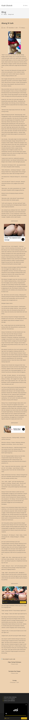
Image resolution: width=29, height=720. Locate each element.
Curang (14, 680)
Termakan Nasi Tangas (14, 671)
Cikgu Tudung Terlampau (14, 662)
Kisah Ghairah (6, 5)
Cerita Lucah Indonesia (9, 700)
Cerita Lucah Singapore (9, 699)
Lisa (4, 27)
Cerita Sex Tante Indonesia (10, 697)
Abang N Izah (11, 14)
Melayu (23, 27)
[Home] (1, 14)
